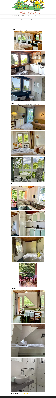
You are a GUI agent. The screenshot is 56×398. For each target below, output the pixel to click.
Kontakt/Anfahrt (35, 15)
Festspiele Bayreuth (29, 15)
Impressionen (39, 15)
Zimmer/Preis (15, 15)
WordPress (28, 396)
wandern (18, 15)
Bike (21, 15)
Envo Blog (32, 396)
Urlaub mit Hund (24, 15)
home (12, 15)
